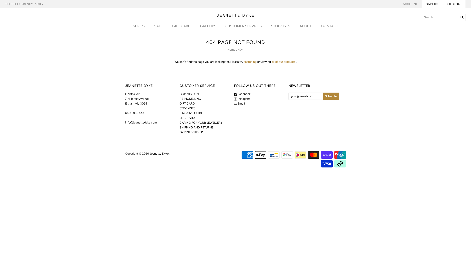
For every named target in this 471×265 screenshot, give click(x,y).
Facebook (244, 94)
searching (250, 61)
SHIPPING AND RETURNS (197, 127)
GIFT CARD (181, 26)
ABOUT (306, 26)
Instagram (244, 98)
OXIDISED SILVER (191, 132)
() (432, 4)
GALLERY (207, 26)
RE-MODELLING (190, 98)
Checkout (454, 4)
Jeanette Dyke (159, 153)
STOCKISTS (280, 26)
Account (410, 4)
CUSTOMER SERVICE (242, 26)
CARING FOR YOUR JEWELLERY (201, 122)
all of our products (283, 61)
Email (241, 103)
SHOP (138, 26)
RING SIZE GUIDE (191, 113)
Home (231, 49)
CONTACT (329, 26)
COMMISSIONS (190, 94)
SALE (158, 26)
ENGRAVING (188, 118)
